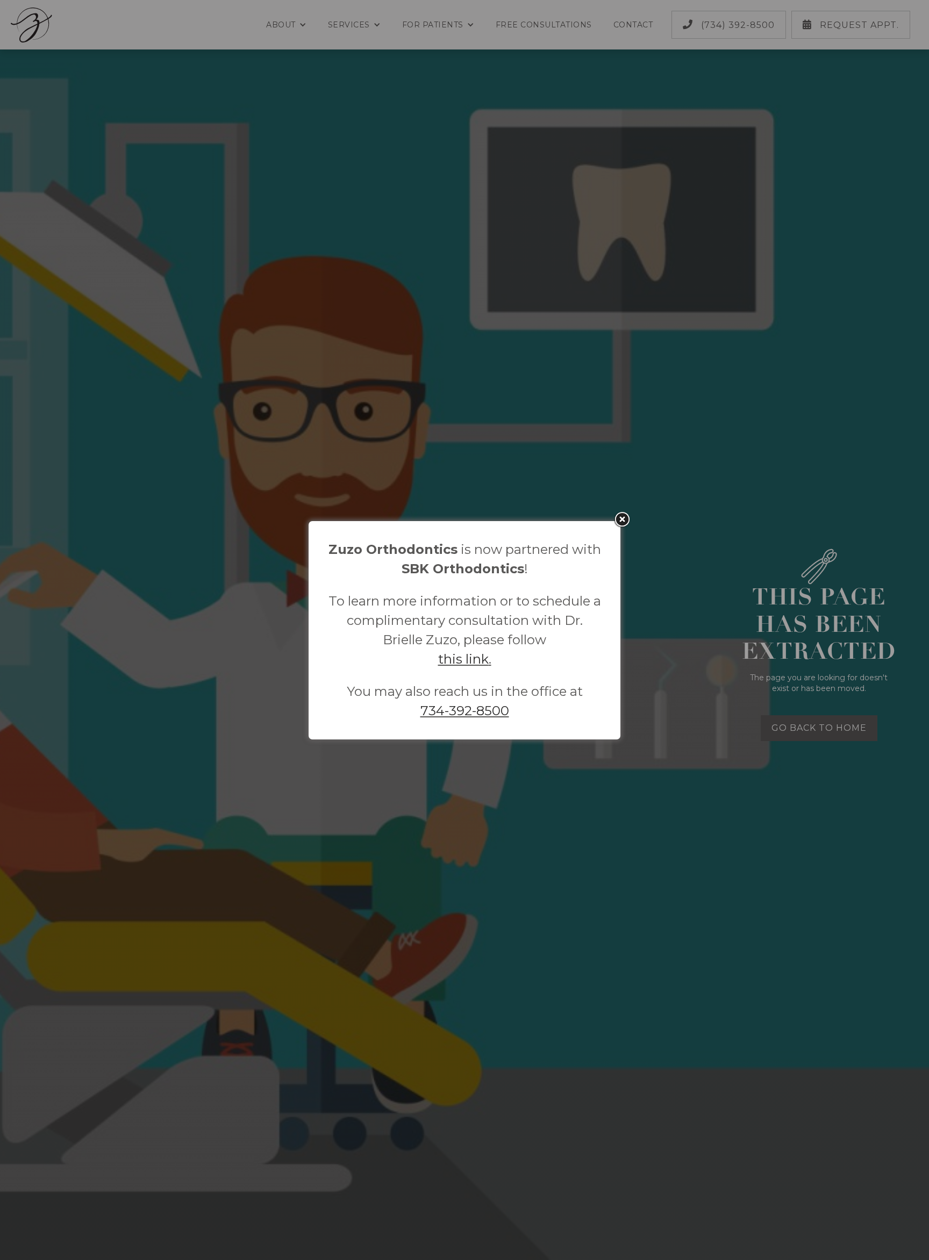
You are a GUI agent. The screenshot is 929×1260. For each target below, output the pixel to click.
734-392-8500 (464, 710)
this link (463, 659)
